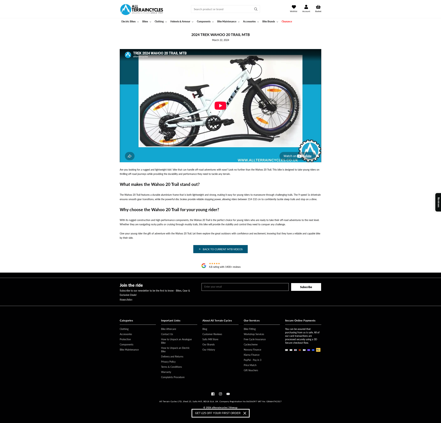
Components (126, 344)
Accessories (126, 334)
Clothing (124, 328)
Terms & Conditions (171, 366)
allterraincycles (219, 407)
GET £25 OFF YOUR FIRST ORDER (218, 413)
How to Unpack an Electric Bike (175, 349)
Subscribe (306, 287)
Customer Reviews (212, 334)
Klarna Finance (251, 354)
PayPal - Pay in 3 (252, 359)
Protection (125, 339)
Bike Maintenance (129, 349)
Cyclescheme (251, 344)
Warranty (166, 372)
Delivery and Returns (172, 356)
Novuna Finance (252, 349)
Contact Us (167, 334)
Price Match (250, 365)
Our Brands (208, 344)
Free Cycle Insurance (255, 339)
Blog (204, 328)
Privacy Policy (126, 299)
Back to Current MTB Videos (223, 249)
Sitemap (233, 407)
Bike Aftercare (168, 328)
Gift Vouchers (251, 370)
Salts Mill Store (210, 339)
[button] (129, 21)
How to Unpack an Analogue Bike (176, 341)
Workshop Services (254, 334)
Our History (208, 349)
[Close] (244, 413)
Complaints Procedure (172, 377)
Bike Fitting (250, 328)
